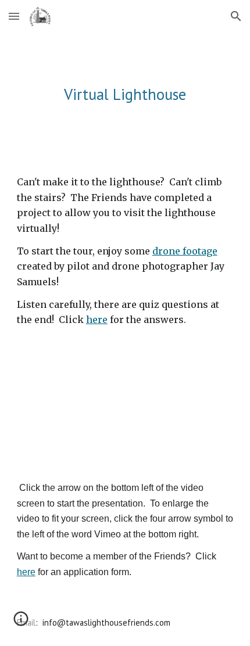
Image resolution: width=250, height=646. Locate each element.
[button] (14, 16)
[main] (125, 94)
